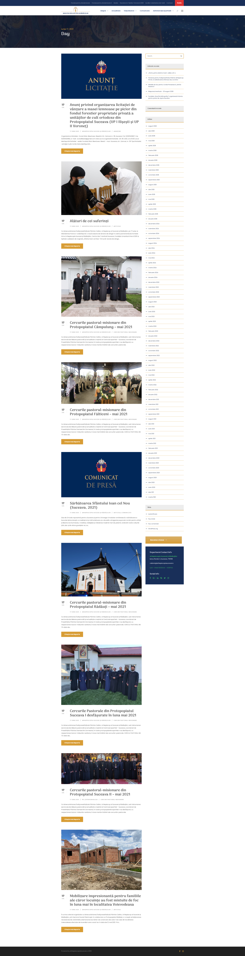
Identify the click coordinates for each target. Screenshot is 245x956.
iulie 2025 (151, 189)
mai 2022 (151, 375)
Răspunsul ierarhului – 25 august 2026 (160, 91)
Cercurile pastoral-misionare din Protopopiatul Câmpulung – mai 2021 (101, 325)
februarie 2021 (153, 448)
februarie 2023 (153, 331)
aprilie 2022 (152, 380)
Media (116, 3)
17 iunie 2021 (74, 131)
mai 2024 (151, 258)
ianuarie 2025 (152, 219)
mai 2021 (151, 434)
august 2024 (152, 243)
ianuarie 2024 (152, 277)
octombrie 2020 (153, 468)
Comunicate (145, 11)
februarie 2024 (153, 272)
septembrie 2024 (154, 238)
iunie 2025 (151, 194)
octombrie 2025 (153, 175)
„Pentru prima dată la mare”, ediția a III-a (162, 73)
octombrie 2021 (153, 409)
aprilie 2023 (152, 321)
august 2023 (152, 302)
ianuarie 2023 (152, 336)
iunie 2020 (151, 487)
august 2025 (152, 185)
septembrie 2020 (154, 473)
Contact (170, 3)
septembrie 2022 (154, 355)
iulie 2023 (151, 307)
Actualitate (116, 11)
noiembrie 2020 (153, 463)
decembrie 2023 (153, 282)
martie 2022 (152, 385)
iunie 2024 (151, 253)
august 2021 (152, 419)
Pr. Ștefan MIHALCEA (90, 799)
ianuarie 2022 (152, 395)
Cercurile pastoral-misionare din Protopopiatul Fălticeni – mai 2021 (98, 412)
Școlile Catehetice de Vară (155, 3)
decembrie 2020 (153, 458)
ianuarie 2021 (152, 453)
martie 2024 (152, 268)
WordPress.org (153, 529)
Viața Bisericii (129, 11)
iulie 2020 (151, 482)
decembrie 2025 (153, 165)
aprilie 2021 (151, 438)
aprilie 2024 (152, 263)
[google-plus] (154, 578)
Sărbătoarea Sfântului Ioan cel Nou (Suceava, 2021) (100, 506)
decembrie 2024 (153, 224)
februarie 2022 (153, 390)
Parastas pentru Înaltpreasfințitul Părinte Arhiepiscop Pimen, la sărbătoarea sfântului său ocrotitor (165, 79)
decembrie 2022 (153, 341)
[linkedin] (157, 578)
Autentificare (152, 514)
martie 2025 (152, 209)
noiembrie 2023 (153, 287)
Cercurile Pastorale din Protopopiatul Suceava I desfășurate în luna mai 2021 (103, 713)
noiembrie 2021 (153, 404)
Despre (103, 11)
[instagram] (168, 578)
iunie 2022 (151, 370)
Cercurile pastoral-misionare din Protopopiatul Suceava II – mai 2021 (100, 792)
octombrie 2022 (153, 351)
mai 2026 (151, 141)
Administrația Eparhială (162, 11)
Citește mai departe (72, 151)
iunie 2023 (151, 312)
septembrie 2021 (153, 414)
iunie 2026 (151, 136)
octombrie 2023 (153, 292)
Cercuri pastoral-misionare (125, 332)
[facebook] (150, 578)
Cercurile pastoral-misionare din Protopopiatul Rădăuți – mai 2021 (98, 605)
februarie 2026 (153, 155)
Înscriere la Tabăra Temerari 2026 (132, 3)
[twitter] (165, 578)
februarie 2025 (153, 214)
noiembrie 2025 (153, 170)
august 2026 (152, 126)
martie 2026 (152, 150)
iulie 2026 (151, 131)
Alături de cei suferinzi (89, 221)
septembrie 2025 (154, 180)
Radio (179, 3)
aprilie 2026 (152, 146)
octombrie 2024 (153, 233)
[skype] (161, 578)
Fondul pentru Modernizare (80, 3)
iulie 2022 (151, 365)
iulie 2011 (151, 492)
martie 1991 (152, 497)
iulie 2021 (151, 424)
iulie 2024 (151, 248)
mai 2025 (151, 199)
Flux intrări (151, 519)
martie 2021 (152, 443)
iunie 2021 (151, 429)
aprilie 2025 (152, 204)
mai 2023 (151, 316)
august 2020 (152, 478)
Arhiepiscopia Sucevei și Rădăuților (96, 131)
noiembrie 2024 (153, 229)
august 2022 (152, 360)
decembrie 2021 (153, 399)
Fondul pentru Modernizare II (102, 3)
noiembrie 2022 (153, 346)
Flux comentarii (153, 524)
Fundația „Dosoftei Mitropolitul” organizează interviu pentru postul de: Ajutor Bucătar (165, 97)
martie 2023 (152, 326)
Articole (117, 226)
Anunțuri (117, 131)
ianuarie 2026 (152, 160)
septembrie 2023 (154, 297)
